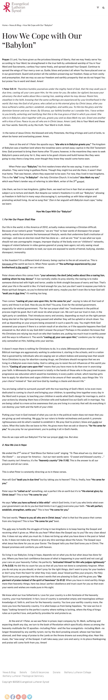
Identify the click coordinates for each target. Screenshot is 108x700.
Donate (56, 672)
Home (5, 25)
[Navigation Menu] (98, 7)
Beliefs (23, 672)
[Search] (103, 8)
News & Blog (15, 25)
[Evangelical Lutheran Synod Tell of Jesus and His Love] (16, 7)
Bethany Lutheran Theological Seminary (23, 676)
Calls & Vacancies (40, 672)
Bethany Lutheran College (77, 672)
